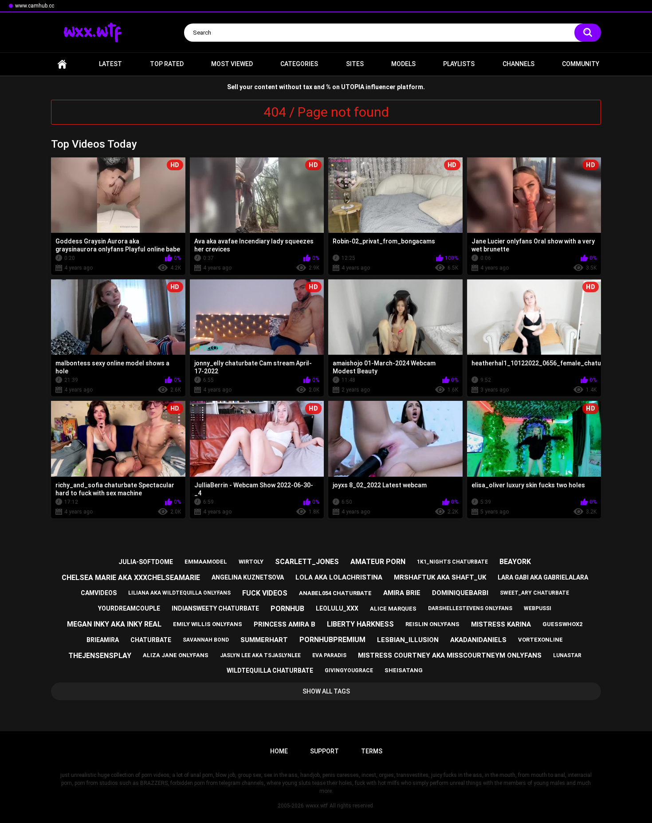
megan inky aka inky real (114, 624)
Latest (110, 63)
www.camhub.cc (34, 6)
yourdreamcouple (129, 608)
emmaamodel (206, 561)
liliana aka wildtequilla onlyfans (179, 593)
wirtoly (251, 561)
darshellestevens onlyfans (470, 608)
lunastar (567, 655)
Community (580, 63)
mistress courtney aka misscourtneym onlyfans (450, 655)
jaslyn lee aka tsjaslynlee (260, 655)
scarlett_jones (307, 561)
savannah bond (206, 640)
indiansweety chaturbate (215, 608)
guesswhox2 (562, 624)
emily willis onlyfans (207, 624)
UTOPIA (352, 86)
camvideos (99, 592)
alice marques (393, 608)
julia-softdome (145, 561)
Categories (299, 63)
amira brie (401, 593)
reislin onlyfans (432, 624)
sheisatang (404, 670)
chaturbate (150, 639)
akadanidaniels (478, 640)
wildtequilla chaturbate (270, 670)
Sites (355, 63)
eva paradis (329, 655)
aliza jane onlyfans (175, 655)
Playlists (459, 63)
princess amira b (284, 624)
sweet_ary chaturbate (534, 593)
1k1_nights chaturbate (452, 562)
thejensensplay (99, 655)
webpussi (537, 608)
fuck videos (264, 593)
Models (403, 63)
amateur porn (377, 561)
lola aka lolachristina (338, 577)
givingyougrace (349, 670)
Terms (371, 751)
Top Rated (167, 63)
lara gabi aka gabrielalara (543, 577)
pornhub (287, 608)
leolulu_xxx (337, 608)
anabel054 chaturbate (335, 593)
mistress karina (501, 624)
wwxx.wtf (317, 806)
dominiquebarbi (460, 593)
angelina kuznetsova (248, 577)
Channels (518, 63)
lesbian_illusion (408, 640)
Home (62, 64)
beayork (515, 561)
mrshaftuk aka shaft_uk (440, 577)
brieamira (102, 639)
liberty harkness (360, 624)
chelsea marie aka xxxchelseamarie (131, 577)
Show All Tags (326, 691)
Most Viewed (232, 63)
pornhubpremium (332, 639)
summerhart (264, 640)
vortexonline (540, 639)
